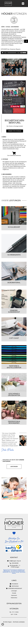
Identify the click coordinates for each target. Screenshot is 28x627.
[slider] (24, 52)
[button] (23, 3)
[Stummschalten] (21, 52)
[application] (14, 52)
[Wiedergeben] (2, 52)
